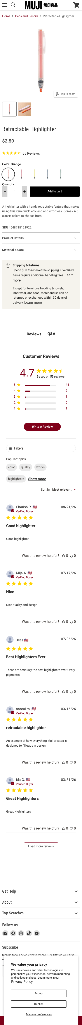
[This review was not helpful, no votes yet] (71, 556)
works (40, 467)
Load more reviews (41, 846)
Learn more (33, 302)
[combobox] (58, 489)
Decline (39, 1004)
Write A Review (42, 426)
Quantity (8, 184)
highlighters (16, 479)
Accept (39, 993)
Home (6, 16)
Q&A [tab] (51, 333)
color (11, 467)
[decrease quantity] (4, 191)
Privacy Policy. (22, 981)
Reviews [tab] (34, 334)
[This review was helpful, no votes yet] (63, 556)
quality (25, 467)
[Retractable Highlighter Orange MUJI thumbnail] (9, 109)
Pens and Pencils (26, 16)
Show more (37, 479)
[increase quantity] (24, 191)
